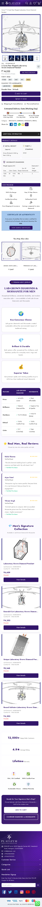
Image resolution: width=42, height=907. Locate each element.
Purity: (6, 77)
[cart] (39, 3)
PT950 (4, 80)
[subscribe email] (38, 885)
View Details (21, 580)
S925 (28, 80)
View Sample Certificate (21, 228)
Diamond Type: (11, 83)
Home (3, 10)
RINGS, (35, 121)
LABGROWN (6, 86)
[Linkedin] (15, 124)
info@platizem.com (9, 851)
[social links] (4, 892)
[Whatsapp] (19, 124)
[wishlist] (34, 3)
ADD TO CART (21, 810)
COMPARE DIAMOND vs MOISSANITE (21, 817)
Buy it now (22, 99)
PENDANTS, (28, 121)
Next (38, 34)
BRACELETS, (13, 121)
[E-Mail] (22, 124)
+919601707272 (9, 856)
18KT (10, 80)
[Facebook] (11, 124)
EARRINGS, (20, 121)
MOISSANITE (18, 86)
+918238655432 (9, 854)
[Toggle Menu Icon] (2, 3)
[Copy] (26, 124)
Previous (4, 34)
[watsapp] (37, 903)
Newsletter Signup (9, 875)
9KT (22, 80)
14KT (16, 80)
